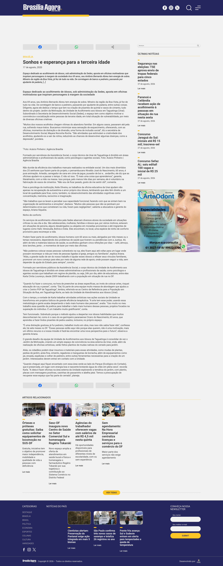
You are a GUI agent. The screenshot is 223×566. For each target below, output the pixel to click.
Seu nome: (177, 515)
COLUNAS (26, 536)
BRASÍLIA (26, 516)
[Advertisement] (111, 30)
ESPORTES (27, 532)
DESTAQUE (27, 512)
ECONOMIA (27, 528)
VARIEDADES (28, 543)
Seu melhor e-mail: (180, 524)
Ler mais (141, 88)
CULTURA (26, 539)
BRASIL (25, 520)
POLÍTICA (26, 524)
